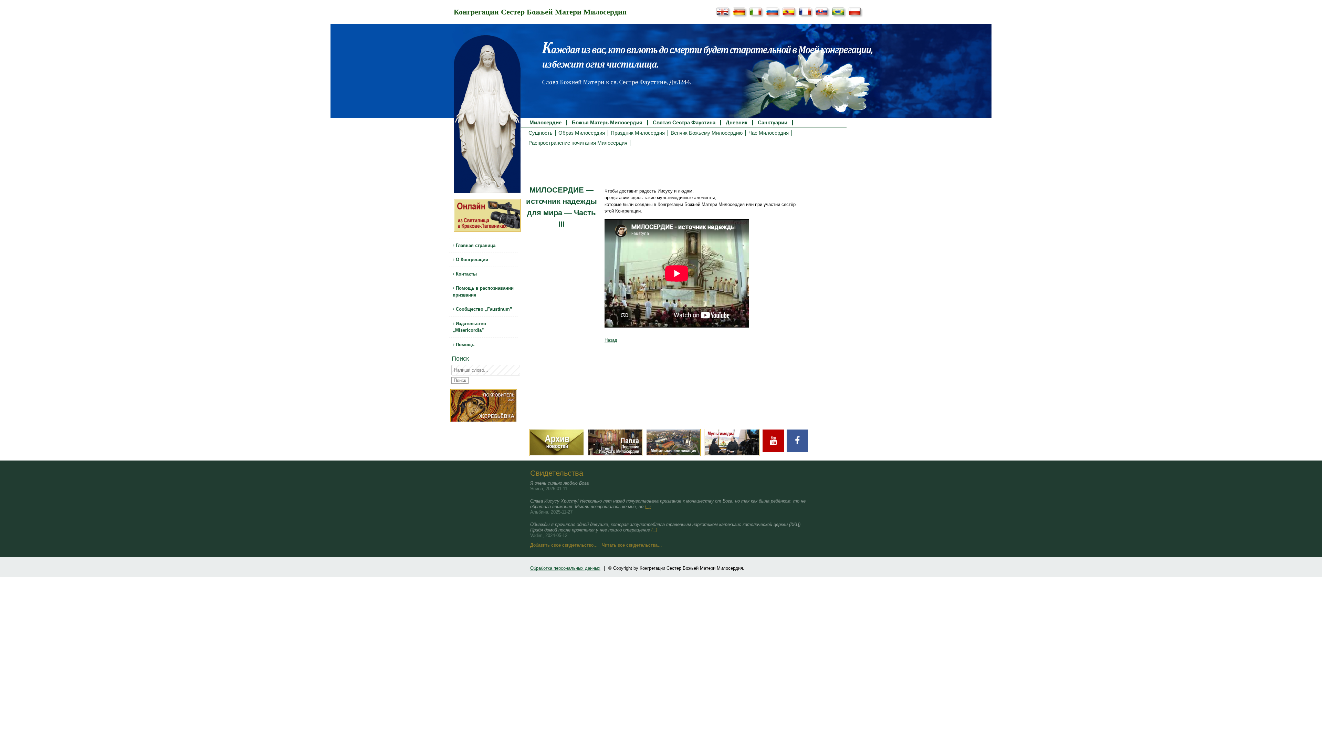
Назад (611, 340)
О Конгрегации (471, 259)
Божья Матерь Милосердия (607, 122)
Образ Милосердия (581, 133)
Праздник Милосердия (638, 133)
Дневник (736, 122)
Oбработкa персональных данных (565, 568)
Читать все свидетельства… (632, 545)
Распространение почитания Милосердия (577, 143)
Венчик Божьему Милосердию (707, 133)
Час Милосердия (768, 133)
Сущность (540, 133)
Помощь (464, 344)
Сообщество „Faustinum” (483, 309)
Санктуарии (772, 122)
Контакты (465, 274)
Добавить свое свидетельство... (564, 545)
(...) (648, 506)
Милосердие (545, 122)
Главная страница (474, 245)
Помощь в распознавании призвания (483, 292)
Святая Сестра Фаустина (684, 122)
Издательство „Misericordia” (469, 327)
